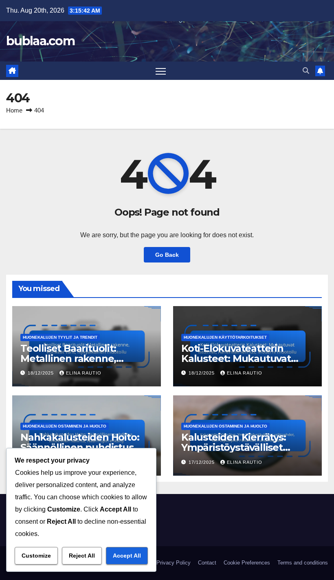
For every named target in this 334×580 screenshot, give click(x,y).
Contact (207, 563)
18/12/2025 (41, 372)
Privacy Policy (173, 563)
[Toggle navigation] (161, 70)
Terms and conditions (302, 563)
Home (14, 110)
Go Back (167, 254)
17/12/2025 (202, 462)
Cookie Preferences (247, 563)
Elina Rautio (83, 372)
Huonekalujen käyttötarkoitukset (225, 337)
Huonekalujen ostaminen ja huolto (64, 426)
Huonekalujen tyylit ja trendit (60, 337)
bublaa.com (40, 41)
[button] (306, 70)
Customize (36, 555)
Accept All (127, 555)
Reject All (82, 555)
